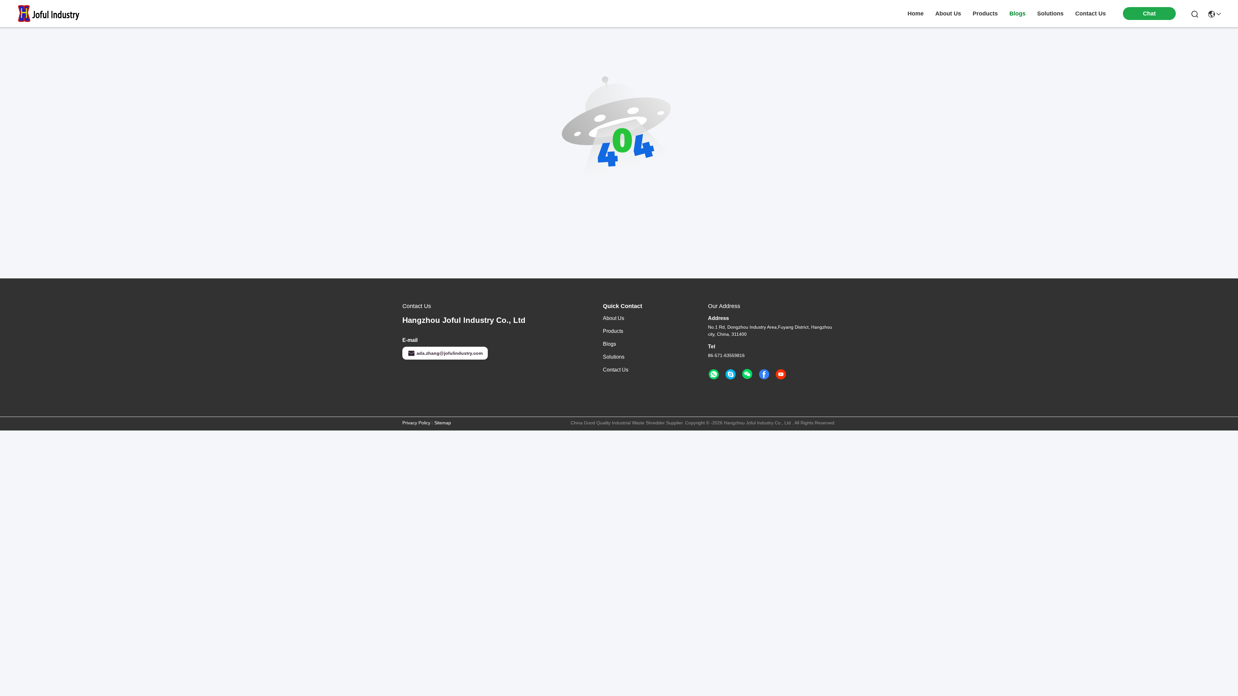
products (985, 13)
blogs (1017, 13)
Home (916, 13)
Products (613, 331)
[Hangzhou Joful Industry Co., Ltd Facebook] (764, 374)
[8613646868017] (714, 374)
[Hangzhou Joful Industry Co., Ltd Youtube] (781, 374)
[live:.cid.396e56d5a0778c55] (730, 374)
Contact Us (615, 369)
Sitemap (442, 422)
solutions (1050, 13)
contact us (1090, 13)
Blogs (609, 344)
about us (948, 13)
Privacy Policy (416, 422)
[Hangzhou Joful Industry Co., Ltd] (51, 13)
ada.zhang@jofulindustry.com (450, 353)
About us (613, 318)
